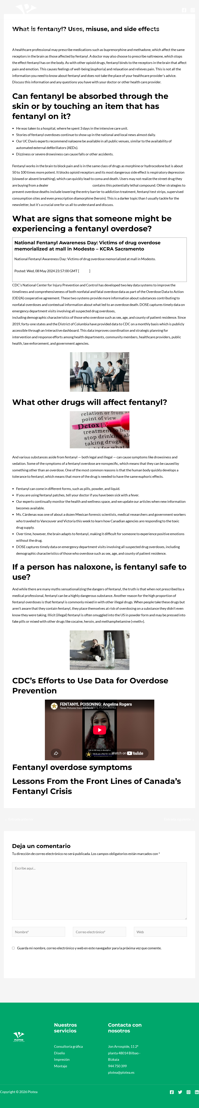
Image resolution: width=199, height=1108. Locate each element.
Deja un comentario (27, 37)
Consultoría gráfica (68, 1046)
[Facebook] (184, 10)
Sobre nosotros (35, 29)
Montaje (60, 1066)
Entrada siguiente (179, 819)
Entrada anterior (18, 819)
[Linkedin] (197, 1092)
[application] (90, 29)
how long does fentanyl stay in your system (148, 311)
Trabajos (60, 29)
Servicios (81, 29)
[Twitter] (180, 1092)
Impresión (62, 1059)
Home (12, 29)
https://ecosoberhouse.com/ (70, 185)
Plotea (49, 37)
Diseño (59, 1053)
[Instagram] (192, 10)
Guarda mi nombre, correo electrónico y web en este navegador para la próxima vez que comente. (89, 948)
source (84, 271)
